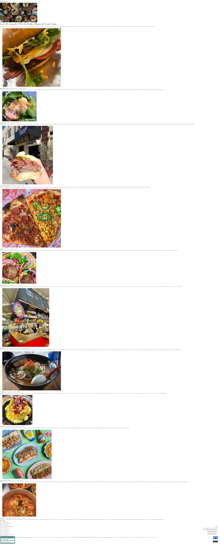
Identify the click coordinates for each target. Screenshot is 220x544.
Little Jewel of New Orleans (5, 480)
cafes (36, 537)
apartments (33, 537)
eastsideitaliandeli (72, 537)
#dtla (22, 537)
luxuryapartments (116, 537)
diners (40, 537)
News (20, 537)
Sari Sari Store (2, 348)
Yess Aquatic (2, 122)
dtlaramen (64, 537)
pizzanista (128, 537)
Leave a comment (153, 537)
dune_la (67, 537)
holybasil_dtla (86, 537)
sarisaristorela (133, 537)
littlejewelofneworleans (93, 537)
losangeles (100, 537)
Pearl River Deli (3, 426)
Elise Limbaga (16, 537)
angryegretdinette (27, 537)
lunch (112, 537)
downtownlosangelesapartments (56, 537)
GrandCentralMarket (80, 537)
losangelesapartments (106, 537)
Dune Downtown (3, 285)
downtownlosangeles (46, 537)
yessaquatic (148, 537)
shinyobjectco (138, 537)
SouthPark (143, 537)
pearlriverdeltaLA (123, 537)
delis (38, 537)
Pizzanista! (2, 249)
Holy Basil (2, 518)
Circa (132, 26)
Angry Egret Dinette (4, 88)
